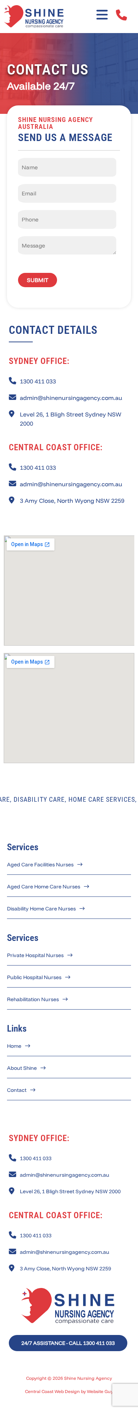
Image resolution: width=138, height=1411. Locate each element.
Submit (37, 280)
